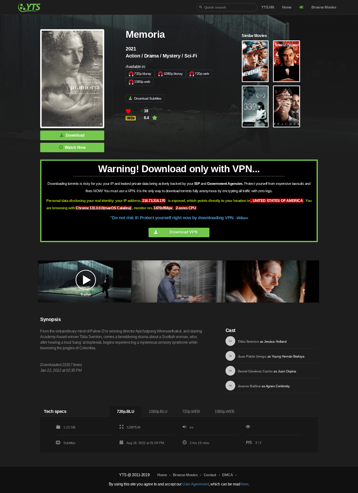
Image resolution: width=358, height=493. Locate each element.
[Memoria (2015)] (255, 61)
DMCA (227, 475)
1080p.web (142, 82)
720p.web (202, 74)
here (244, 484)
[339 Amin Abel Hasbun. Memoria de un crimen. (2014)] (255, 106)
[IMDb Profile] (230, 341)
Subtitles (69, 443)
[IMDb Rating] (135, 118)
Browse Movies (185, 475)
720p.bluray (142, 74)
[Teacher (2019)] (286, 106)
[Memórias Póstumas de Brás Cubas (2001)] (286, 61)
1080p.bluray (173, 74)
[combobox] (227, 7)
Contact (210, 475)
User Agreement (195, 484)
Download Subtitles (147, 98)
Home (162, 475)
